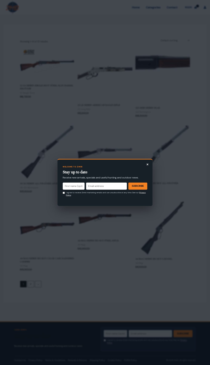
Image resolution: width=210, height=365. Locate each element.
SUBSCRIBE (138, 185)
